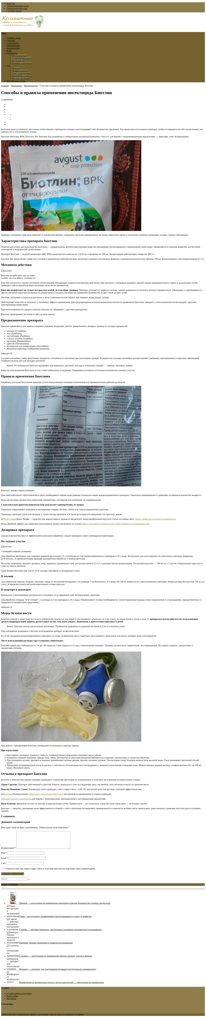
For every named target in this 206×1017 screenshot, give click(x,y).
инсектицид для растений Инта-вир (45, 794)
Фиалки (16, 68)
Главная (5, 86)
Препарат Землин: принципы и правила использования (46, 943)
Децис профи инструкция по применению (155, 519)
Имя (4, 853)
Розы (9, 50)
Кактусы (11, 3)
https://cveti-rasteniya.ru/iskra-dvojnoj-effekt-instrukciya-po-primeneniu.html (115, 524)
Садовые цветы (14, 11)
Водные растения (20, 78)
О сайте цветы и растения (19, 993)
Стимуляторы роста (21, 58)
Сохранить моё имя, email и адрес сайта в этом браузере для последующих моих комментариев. (50, 868)
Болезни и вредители (22, 63)
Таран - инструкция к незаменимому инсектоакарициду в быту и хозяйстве (55, 916)
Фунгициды (18, 61)
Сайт (3, 863)
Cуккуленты (12, 43)
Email (4, 858)
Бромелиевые (13, 48)
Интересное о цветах (22, 76)
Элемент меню (14, 38)
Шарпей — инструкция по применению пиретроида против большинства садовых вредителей (64, 903)
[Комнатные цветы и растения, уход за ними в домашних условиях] (23, 26)
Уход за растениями (21, 73)
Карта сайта (12, 996)
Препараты (12, 53)
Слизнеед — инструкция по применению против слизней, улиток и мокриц (55, 956)
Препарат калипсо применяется (16, 799)
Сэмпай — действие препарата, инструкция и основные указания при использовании (60, 929)
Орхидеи (11, 40)
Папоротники (13, 45)
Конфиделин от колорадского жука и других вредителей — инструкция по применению (61, 982)
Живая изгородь (20, 71)
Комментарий (8, 848)
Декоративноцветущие (18, 6)
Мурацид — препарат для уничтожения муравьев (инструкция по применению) (57, 969)
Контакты (11, 998)
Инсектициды (19, 55)
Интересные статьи (16, 81)
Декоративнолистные (17, 8)
